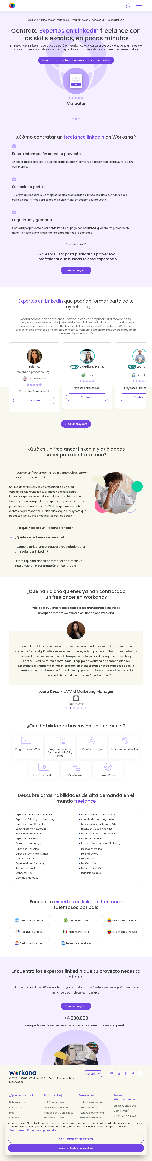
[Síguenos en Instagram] (119, 1073)
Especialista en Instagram (31, 828)
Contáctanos (17, 1107)
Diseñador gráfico (91, 848)
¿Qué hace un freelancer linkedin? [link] (40, 537)
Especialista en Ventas (29, 833)
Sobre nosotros (17, 1102)
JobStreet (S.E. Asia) (125, 1116)
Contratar (34, 400)
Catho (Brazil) (121, 1110)
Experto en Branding (27, 838)
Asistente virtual (25, 858)
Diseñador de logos (27, 877)
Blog (11, 1112)
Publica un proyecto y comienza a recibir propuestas (76, 60)
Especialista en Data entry (30, 863)
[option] (76, 72)
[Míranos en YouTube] (112, 1073)
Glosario (14, 1117)
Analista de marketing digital (97, 819)
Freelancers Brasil (89, 1107)
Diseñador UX (88, 863)
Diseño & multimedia (56, 1107)
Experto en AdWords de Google (98, 833)
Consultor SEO (24, 872)
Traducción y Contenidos (58, 1112)
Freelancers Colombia (91, 1112)
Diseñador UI (88, 858)
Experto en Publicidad (93, 838)
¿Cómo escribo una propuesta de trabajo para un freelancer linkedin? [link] (50, 549)
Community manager (28, 843)
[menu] (139, 5)
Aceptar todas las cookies (76, 1148)
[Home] (12, 5)
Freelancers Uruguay (90, 1117)
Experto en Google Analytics (97, 828)
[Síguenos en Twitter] (133, 1073)
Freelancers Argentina (91, 1102)
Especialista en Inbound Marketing (100, 843)
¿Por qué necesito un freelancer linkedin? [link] (45, 528)
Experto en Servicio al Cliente (32, 853)
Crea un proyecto (76, 270)
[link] (76, 700)
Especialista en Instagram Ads (98, 824)
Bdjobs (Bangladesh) (126, 1105)
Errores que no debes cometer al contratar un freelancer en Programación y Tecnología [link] (48, 563)
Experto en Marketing (27, 848)
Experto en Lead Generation (31, 824)
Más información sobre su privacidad (33, 1130)
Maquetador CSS (91, 872)
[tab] (48, 495)
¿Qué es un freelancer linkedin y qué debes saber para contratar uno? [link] (51, 475)
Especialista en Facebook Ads (98, 814)
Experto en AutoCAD (92, 868)
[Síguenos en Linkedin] (140, 1073)
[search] (128, 5)
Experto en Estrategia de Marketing (35, 819)
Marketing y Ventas (55, 1117)
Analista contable (26, 868)
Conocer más (74, 244)
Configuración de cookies (76, 1138)
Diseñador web (89, 853)
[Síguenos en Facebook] (126, 1073)
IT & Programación (54, 1102)
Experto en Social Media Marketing (35, 814)
